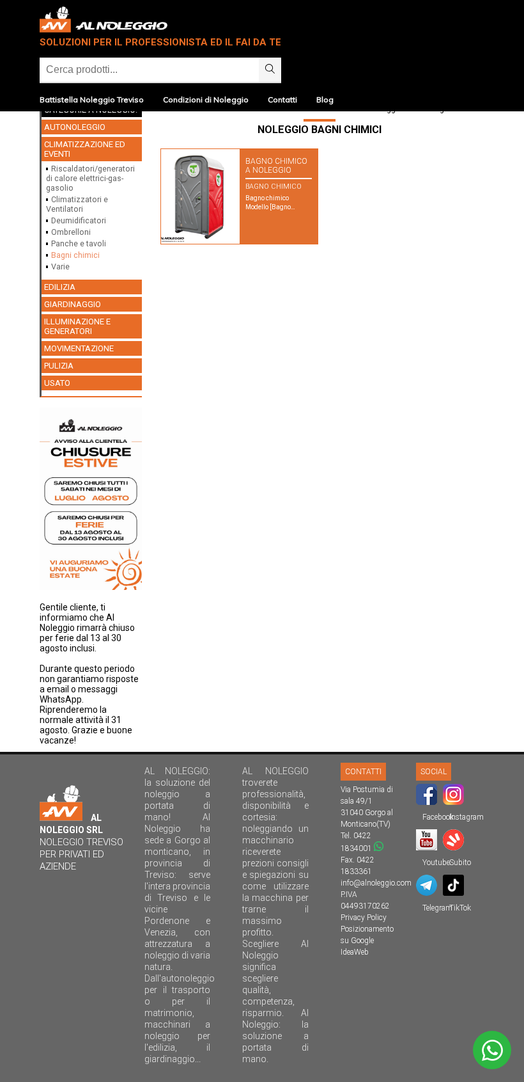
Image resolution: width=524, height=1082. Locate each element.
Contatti (282, 99)
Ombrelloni (71, 232)
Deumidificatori (78, 220)
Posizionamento (367, 929)
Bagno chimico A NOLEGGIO (276, 166)
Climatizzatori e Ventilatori (77, 204)
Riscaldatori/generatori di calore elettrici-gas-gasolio (90, 178)
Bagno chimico (273, 186)
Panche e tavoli (78, 243)
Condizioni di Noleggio (206, 99)
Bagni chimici (75, 255)
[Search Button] (270, 70)
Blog (325, 99)
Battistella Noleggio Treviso (92, 99)
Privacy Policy (364, 917)
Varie (60, 266)
